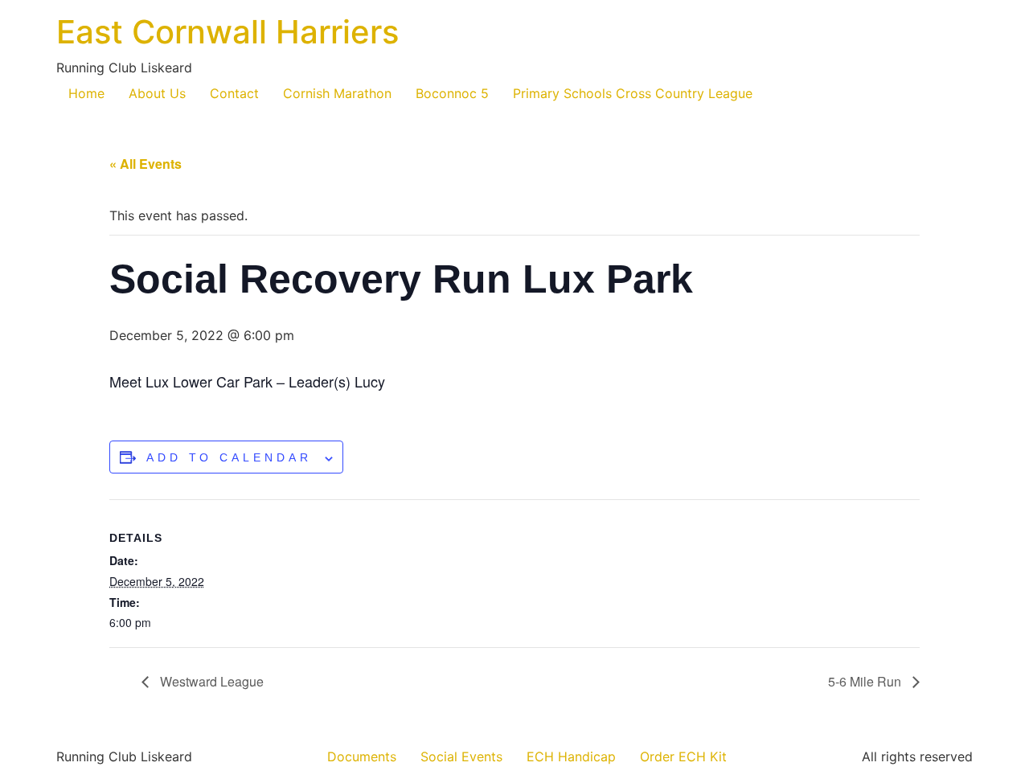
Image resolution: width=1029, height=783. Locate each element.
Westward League (210, 681)
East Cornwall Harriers (227, 31)
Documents (361, 756)
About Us (157, 93)
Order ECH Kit (683, 756)
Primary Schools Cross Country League (632, 93)
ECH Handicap (571, 756)
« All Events (145, 163)
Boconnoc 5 (452, 93)
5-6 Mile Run (866, 681)
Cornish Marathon (337, 93)
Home (86, 93)
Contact (234, 93)
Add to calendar (229, 457)
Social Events (461, 756)
